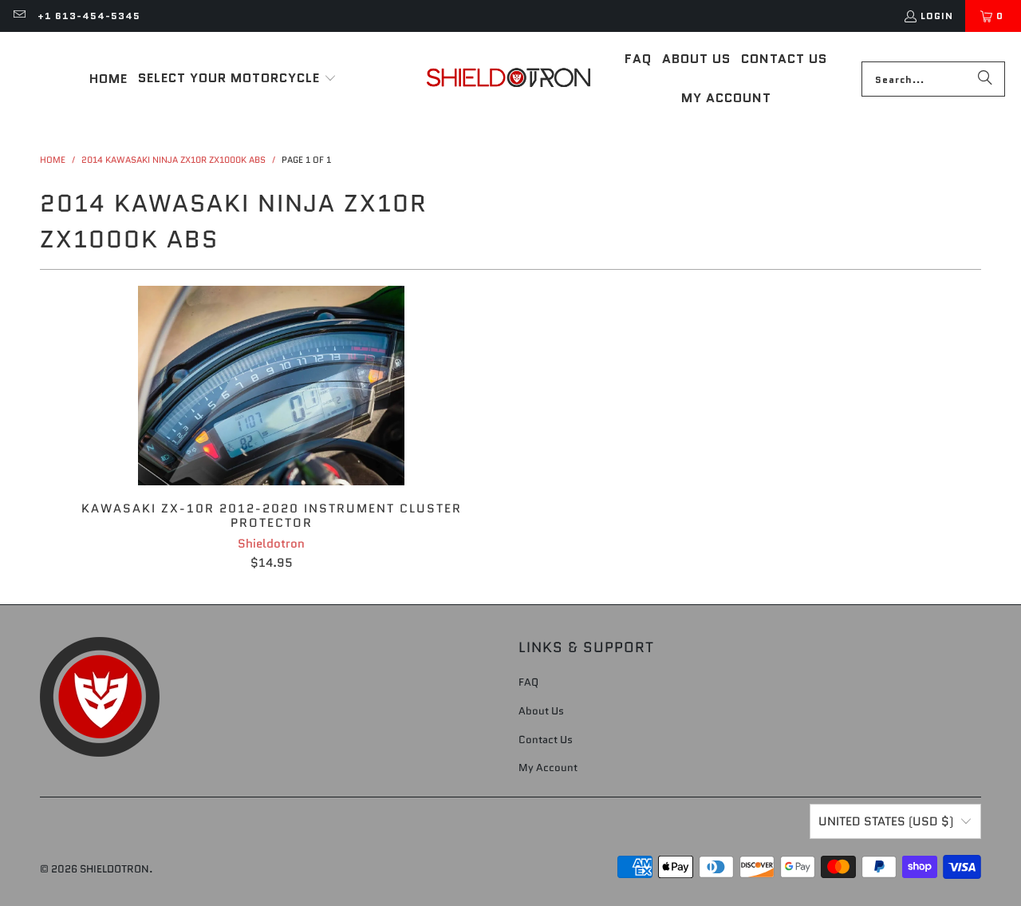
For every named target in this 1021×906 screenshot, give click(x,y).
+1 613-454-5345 (88, 15)
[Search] (985, 79)
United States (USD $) (885, 821)
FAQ (528, 682)
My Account (548, 767)
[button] (237, 79)
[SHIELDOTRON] (508, 79)
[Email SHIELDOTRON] (19, 15)
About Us (541, 710)
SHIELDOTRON (114, 868)
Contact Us (545, 739)
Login (936, 15)
